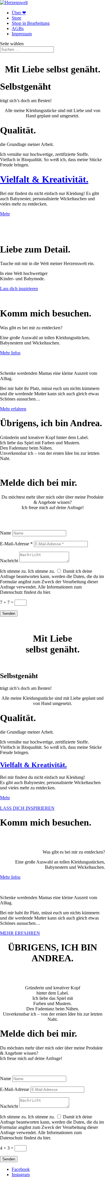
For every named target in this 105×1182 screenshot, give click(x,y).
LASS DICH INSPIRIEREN (27, 808)
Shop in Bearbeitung (31, 23)
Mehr (5, 213)
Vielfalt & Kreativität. (44, 179)
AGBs (18, 28)
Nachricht (9, 560)
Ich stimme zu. (13, 571)
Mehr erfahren (13, 408)
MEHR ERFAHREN (20, 933)
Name (5, 532)
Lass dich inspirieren (19, 288)
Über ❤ (19, 12)
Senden (8, 613)
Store (16, 17)
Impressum (22, 33)
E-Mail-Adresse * (16, 543)
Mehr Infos (10, 352)
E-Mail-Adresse (14, 1089)
